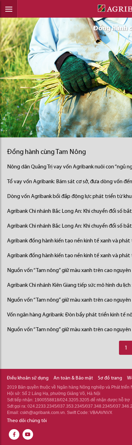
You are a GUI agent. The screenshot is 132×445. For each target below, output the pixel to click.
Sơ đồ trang (110, 378)
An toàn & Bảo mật (73, 378)
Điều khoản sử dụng (28, 378)
